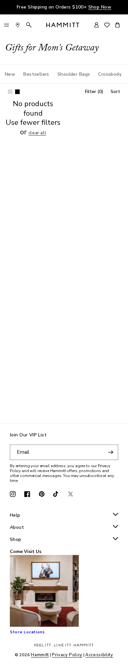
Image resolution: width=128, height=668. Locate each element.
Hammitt (40, 655)
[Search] (28, 25)
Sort (115, 91)
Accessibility (99, 655)
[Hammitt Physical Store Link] (17, 25)
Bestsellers (36, 74)
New (10, 74)
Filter (94, 91)
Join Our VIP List (28, 435)
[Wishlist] (107, 25)
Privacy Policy (67, 655)
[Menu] (6, 25)
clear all (37, 133)
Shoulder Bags (73, 74)
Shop (15, 540)
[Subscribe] (110, 452)
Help (15, 515)
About (17, 527)
